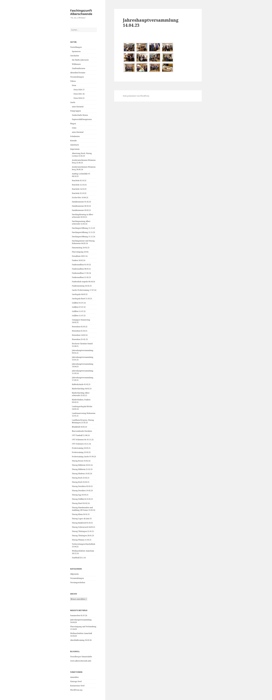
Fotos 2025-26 (79, 94)
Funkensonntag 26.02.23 (82, 286)
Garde (72, 102)
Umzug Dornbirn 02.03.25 (82, 486)
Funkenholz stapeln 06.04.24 (83, 281)
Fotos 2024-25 (79, 98)
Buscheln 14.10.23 (79, 189)
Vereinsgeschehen (77, 582)
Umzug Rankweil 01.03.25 (82, 523)
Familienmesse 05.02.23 (81, 202)
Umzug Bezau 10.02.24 (81, 461)
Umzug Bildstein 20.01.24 (82, 465)
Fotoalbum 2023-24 (79, 256)
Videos (73, 81)
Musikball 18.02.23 (79, 427)
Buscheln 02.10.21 (79, 180)
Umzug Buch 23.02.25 (80, 478)
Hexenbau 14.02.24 (79, 335)
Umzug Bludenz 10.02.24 (82, 473)
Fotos (74, 85)
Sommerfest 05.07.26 (78, 615)
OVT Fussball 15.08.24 (80, 435)
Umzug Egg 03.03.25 (80, 495)
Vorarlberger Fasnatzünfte (81, 656)
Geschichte (74, 55)
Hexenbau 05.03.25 (79, 331)
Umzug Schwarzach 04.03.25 (83, 527)
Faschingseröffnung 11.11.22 (83, 228)
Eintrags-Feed (76, 681)
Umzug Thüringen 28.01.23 (83, 535)
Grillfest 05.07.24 (79, 303)
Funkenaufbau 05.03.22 (81, 264)
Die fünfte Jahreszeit (80, 60)
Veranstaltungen (77, 77)
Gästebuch (74, 145)
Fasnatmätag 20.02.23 (80, 247)
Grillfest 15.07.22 (79, 311)
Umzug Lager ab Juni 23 (82, 518)
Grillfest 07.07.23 (79, 307)
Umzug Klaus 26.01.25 (81, 514)
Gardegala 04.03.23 (79, 294)
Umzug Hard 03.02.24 (80, 503)
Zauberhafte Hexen (80, 115)
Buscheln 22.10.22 (79, 193)
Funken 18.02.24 (78, 260)
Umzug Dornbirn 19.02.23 (82, 490)
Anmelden (74, 677)
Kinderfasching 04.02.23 (81, 388)
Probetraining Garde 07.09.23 (84, 456)
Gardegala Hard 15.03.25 (82, 298)
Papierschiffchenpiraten (82, 119)
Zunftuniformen (78, 68)
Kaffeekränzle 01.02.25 (81, 384)
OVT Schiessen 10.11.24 (81, 444)
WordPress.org (76, 690)
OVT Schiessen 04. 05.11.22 (83, 439)
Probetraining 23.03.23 (81, 452)
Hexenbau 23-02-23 (80, 339)
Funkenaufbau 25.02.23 (81, 277)
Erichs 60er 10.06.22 (80, 197)
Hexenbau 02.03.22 (79, 326)
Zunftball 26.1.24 (79, 557)
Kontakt (73, 140)
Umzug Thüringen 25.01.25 (83, 531)
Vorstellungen (76, 47)
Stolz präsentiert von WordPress (136, 96)
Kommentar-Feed (77, 685)
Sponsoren (76, 51)
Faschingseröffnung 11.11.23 (83, 232)
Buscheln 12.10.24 (79, 185)
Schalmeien (75, 136)
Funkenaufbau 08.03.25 (81, 269)
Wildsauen (76, 64)
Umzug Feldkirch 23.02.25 (82, 499)
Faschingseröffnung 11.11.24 (83, 236)
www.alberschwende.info (80, 661)
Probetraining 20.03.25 (81, 448)
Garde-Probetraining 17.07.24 (84, 290)
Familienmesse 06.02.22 (81, 206)
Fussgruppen (75, 111)
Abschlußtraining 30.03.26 (81, 640)
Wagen (73, 123)
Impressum (74, 149)
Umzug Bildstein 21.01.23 (82, 469)
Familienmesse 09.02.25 (81, 210)
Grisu (74, 128)
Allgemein (74, 574)
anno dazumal (77, 106)
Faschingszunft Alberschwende (81, 12)
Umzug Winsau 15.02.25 (81, 540)
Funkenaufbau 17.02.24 (81, 273)
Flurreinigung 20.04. (80, 252)
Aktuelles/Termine (77, 72)
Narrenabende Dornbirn (82, 431)
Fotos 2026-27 (79, 89)
